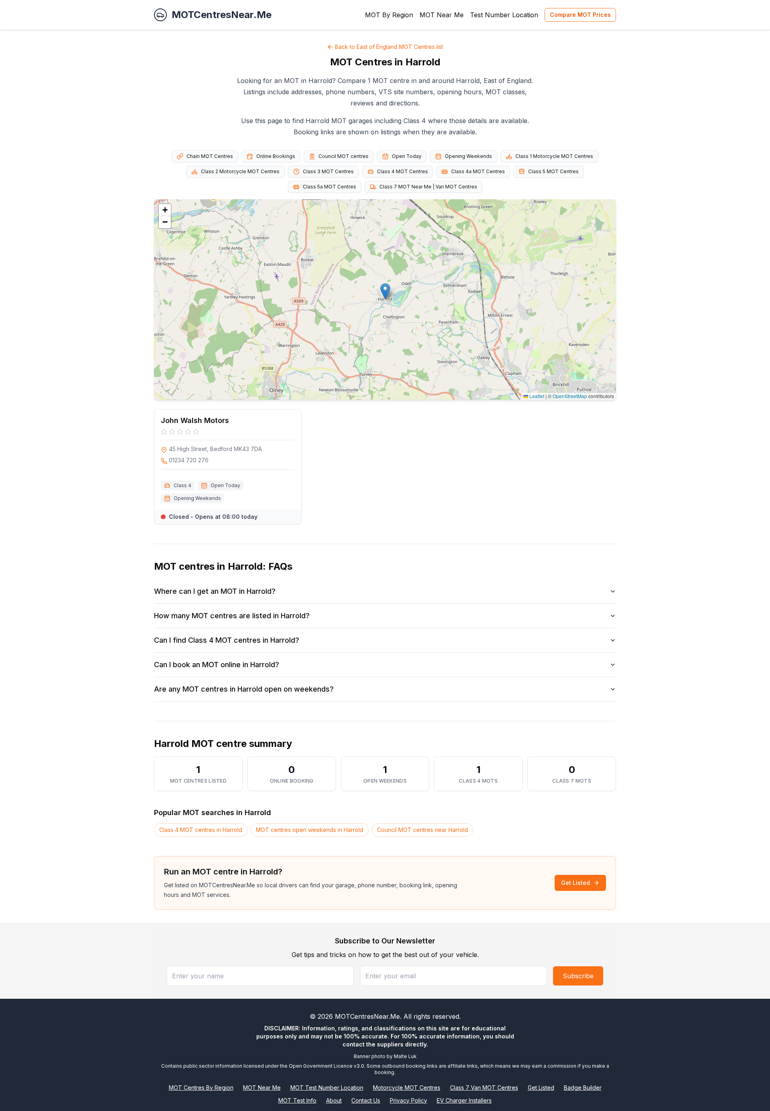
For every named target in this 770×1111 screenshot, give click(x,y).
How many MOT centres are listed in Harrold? (232, 615)
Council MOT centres (343, 156)
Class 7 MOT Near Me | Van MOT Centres (428, 187)
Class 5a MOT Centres (329, 187)
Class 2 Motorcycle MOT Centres (240, 171)
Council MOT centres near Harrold (422, 829)
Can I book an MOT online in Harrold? (216, 664)
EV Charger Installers (464, 1100)
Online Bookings (275, 156)
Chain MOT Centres (209, 156)
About (334, 1100)
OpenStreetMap (570, 396)
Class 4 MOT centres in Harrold (200, 829)
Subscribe (578, 976)
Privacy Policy (408, 1100)
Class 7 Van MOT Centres (484, 1087)
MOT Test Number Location (326, 1087)
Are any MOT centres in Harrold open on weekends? (244, 689)
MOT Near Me (441, 15)
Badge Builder (583, 1087)
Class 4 (182, 485)
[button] (385, 291)
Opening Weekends (468, 156)
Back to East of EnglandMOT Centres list (389, 46)
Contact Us (365, 1100)
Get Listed (575, 882)
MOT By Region (389, 15)
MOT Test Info (297, 1100)
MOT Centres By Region (201, 1087)
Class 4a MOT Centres (478, 171)
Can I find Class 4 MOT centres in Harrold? (226, 640)
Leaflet (536, 396)
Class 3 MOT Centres (328, 171)
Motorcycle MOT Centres (406, 1087)
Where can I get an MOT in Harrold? (215, 591)
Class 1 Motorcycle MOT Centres (554, 156)
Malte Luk (405, 1056)
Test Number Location (504, 15)
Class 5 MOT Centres (553, 171)
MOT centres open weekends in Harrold (309, 829)
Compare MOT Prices (580, 14)
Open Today (406, 156)
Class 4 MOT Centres (402, 171)
